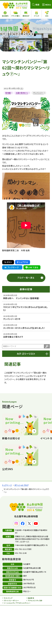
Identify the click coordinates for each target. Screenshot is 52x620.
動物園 (8, 93)
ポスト (9, 262)
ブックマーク (13, 267)
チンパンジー (38, 93)
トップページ (7, 485)
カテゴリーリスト (26, 353)
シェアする (23, 262)
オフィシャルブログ (21, 485)
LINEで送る (33, 267)
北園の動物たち (22, 93)
